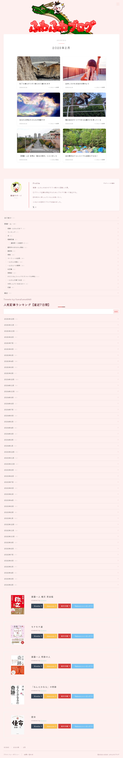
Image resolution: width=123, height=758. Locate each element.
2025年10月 (10, 331)
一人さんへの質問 (15, 265)
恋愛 (10, 287)
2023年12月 (10, 452)
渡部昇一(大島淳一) (19, 243)
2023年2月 (10, 512)
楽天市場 (64, 606)
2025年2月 (10, 373)
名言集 (11, 269)
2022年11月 (10, 530)
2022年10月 (10, 536)
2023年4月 (10, 500)
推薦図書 (12, 239)
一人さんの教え (15, 262)
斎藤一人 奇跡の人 (40, 656)
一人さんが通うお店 (16, 280)
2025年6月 (10, 349)
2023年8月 (10, 476)
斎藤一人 (9, 224)
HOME (6, 747)
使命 (33, 716)
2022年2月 (10, 585)
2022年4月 (10, 573)
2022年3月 (10, 579)
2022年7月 (10, 554)
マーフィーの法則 (15, 258)
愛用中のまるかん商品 (17, 247)
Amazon (50, 606)
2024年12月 (10, 379)
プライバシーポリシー (11, 754)
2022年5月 (10, 566)
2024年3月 (10, 434)
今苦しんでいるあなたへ (17, 284)
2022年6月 (10, 560)
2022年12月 (10, 524)
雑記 (7, 293)
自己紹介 (9, 218)
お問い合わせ (28, 754)
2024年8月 (10, 403)
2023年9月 (10, 470)
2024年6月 (10, 415)
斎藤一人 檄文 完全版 (42, 596)
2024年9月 (10, 397)
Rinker (43, 600)
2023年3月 (10, 506)
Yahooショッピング (83, 606)
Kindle (37, 606)
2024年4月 (10, 427)
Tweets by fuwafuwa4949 (17, 299)
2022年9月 (10, 542)
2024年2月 (10, 440)
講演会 (11, 251)
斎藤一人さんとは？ (16, 228)
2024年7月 (10, 409)
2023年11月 (10, 458)
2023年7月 (10, 482)
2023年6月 (10, 488)
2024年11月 (10, 385)
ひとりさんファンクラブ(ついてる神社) (23, 276)
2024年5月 (10, 421)
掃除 (11, 255)
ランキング (13, 232)
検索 (116, 312)
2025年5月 (10, 355)
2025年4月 (10, 361)
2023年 (16, 747)
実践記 (11, 273)
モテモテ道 (37, 626)
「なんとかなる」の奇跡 (44, 686)
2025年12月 (10, 319)
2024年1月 (10, 446)
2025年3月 (10, 367)
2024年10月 (11, 391)
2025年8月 (10, 337)
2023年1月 (10, 518)
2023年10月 (10, 464)
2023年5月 (10, 494)
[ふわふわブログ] (61, 17)
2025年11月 (10, 325)
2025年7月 (10, 343)
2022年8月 (10, 548)
